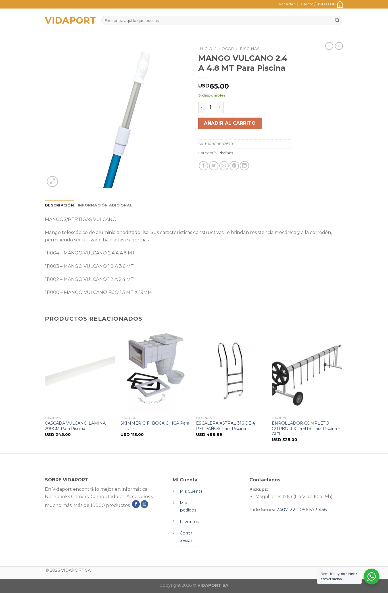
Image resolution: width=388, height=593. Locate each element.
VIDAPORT (69, 20)
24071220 (287, 509)
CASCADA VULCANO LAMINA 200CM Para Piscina (75, 426)
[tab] (59, 205)
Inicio (205, 48)
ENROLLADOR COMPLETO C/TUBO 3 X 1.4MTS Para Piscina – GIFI (306, 428)
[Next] (341, 391)
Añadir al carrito (230, 123)
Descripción (59, 205)
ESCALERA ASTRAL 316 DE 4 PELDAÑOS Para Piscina (225, 426)
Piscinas (250, 48)
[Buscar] (337, 20)
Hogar (226, 48)
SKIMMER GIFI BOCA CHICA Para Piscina (154, 426)
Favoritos (189, 521)
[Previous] (45, 391)
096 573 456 (313, 509)
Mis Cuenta (191, 491)
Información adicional (105, 205)
